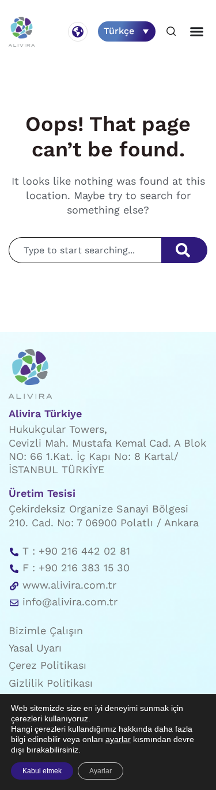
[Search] (184, 250)
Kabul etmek (42, 771)
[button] (171, 32)
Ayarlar (100, 771)
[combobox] (85, 250)
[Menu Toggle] (197, 31)
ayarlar (118, 739)
